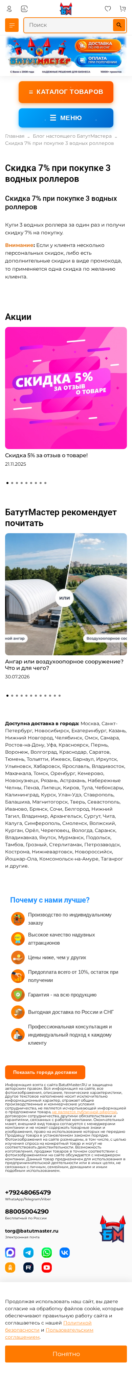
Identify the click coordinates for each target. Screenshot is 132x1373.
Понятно (66, 1353)
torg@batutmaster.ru (32, 1231)
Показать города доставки (45, 1072)
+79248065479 (28, 1192)
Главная (14, 136)
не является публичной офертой (84, 1112)
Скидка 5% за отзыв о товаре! (46, 455)
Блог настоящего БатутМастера (72, 136)
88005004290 (27, 1211)
